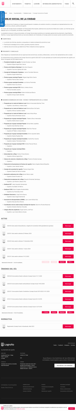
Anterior (54, 262)
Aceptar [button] (72, 408)
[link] (73, 3)
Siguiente (62, 262)
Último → (71, 262)
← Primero (45, 262)
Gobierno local (26, 384)
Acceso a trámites (27, 391)
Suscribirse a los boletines (64, 365)
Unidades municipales (9, 385)
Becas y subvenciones (65, 389)
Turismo (43, 389)
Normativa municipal (65, 384)
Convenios (62, 386)
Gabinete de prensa (27, 389)
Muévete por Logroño (46, 391)
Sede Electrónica (7, 387)
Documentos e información (66, 391)
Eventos (43, 384)
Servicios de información (28, 386)
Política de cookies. (20, 409)
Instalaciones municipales (47, 386)
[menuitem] (17, 3)
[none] (3, 3)
